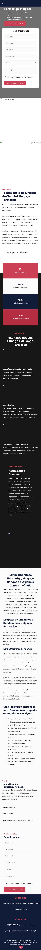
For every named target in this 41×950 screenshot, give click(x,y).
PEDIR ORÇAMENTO (15, 83)
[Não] (39, 944)
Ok (21, 947)
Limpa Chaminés (10, 204)
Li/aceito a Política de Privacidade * (20, 77)
